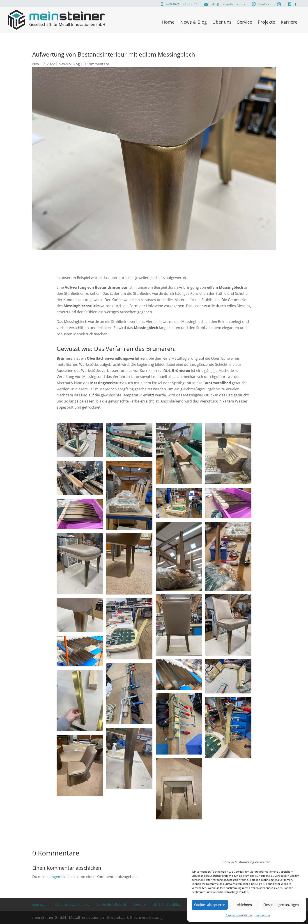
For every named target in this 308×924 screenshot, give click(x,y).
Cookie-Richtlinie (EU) (111, 904)
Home (168, 22)
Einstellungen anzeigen (281, 904)
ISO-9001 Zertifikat (166, 904)
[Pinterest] (298, 4)
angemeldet (60, 876)
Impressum (263, 915)
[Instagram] (279, 4)
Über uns (222, 22)
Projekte (266, 22)
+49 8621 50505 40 (182, 4)
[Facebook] (289, 4)
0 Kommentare (96, 64)
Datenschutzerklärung (239, 915)
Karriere (289, 22)
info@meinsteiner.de (228, 4)
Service (244, 22)
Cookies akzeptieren (209, 904)
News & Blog (193, 22)
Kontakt (264, 4)
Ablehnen (244, 904)
